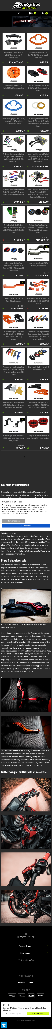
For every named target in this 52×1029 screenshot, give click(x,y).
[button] (4, 1025)
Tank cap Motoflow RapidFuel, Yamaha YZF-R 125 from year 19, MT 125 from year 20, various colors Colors (38, 228)
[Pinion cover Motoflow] (38, 356)
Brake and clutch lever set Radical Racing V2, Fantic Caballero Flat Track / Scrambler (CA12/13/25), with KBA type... (13, 158)
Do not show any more (14, 1014)
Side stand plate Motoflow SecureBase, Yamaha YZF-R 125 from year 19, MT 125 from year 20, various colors (13, 267)
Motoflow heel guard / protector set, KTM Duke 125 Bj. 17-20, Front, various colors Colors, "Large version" (13, 335)
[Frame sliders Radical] (14, 41)
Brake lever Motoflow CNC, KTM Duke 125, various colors (38, 264)
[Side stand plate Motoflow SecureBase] (14, 252)
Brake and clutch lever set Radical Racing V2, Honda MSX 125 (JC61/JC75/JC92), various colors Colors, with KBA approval (38, 193)
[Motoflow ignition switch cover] (38, 107)
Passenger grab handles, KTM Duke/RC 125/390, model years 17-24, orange (38, 54)
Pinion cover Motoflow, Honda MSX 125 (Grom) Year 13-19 (38, 368)
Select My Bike (37, 1014)
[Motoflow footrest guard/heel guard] (38, 391)
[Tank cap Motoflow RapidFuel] (38, 214)
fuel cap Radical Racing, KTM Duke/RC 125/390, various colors (14, 86)
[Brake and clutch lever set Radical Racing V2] (14, 143)
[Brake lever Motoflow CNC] (38, 252)
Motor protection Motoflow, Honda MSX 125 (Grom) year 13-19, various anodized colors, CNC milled (13, 405)
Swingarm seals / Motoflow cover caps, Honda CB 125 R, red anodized (38, 437)
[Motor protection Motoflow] (14, 391)
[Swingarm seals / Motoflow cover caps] (38, 424)
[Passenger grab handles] (38, 41)
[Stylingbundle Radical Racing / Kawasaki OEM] (14, 214)
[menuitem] (6, 13)
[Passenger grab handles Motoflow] (14, 356)
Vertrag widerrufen (26, 960)
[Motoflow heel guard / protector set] (14, 320)
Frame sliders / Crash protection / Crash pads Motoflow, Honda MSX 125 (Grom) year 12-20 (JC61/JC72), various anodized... (38, 335)
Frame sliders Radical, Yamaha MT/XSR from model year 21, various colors (13, 54)
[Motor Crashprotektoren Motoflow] (14, 424)
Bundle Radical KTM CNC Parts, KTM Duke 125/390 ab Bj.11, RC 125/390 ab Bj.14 (38, 301)
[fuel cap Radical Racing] (14, 74)
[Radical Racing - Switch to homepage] (26, 5)
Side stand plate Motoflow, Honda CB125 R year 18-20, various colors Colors (38, 87)
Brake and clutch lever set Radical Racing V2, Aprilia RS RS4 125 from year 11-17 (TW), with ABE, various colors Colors (38, 158)
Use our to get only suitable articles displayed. (24, 1007)
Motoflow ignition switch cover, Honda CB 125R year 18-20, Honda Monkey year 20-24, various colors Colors (38, 122)
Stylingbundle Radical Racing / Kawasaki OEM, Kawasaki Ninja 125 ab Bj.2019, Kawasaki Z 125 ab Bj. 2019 (14, 228)
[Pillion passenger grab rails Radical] (14, 107)
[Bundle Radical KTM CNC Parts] (38, 287)
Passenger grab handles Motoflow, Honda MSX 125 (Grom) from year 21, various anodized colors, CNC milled (13, 371)
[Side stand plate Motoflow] (38, 74)
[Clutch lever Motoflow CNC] (14, 287)
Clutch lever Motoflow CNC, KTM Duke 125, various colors (13, 300)
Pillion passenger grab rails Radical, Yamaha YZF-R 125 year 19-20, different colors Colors (14, 121)
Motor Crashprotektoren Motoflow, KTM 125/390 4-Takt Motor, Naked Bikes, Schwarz (14, 438)
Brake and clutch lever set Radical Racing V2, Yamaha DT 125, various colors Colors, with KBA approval (13, 192)
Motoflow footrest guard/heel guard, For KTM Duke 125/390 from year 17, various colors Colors (38, 405)
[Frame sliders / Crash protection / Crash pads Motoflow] (38, 320)
